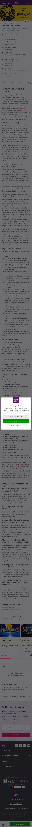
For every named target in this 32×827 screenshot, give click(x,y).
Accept (16, 421)
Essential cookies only (16, 416)
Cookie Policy (10, 412)
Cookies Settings (16, 425)
